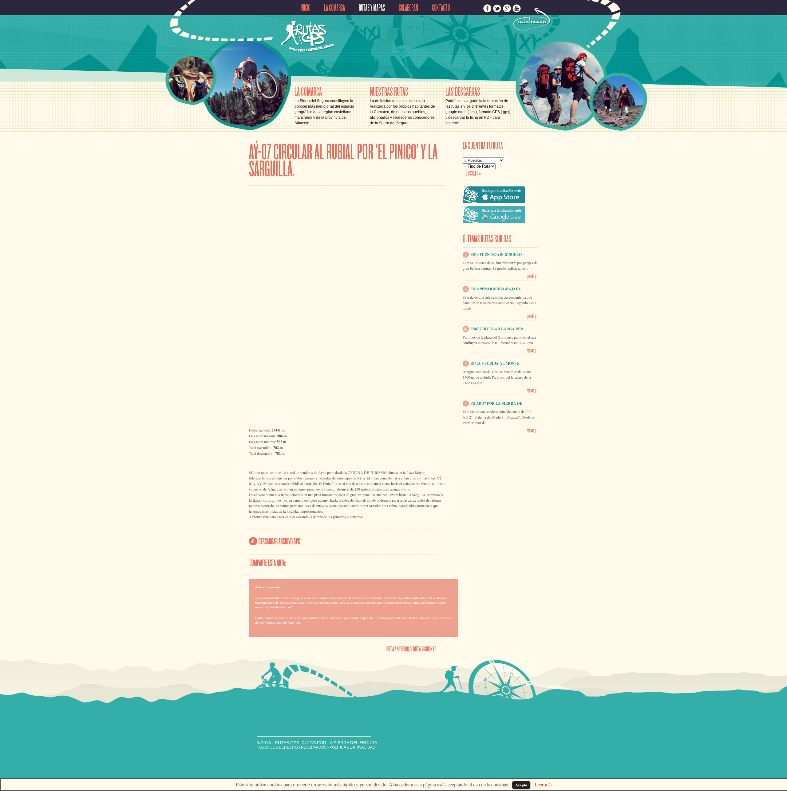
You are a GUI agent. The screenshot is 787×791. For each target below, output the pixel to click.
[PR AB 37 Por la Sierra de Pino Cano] (466, 402)
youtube (516, 8)
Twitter (351, 562)
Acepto (521, 785)
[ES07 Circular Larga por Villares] (466, 328)
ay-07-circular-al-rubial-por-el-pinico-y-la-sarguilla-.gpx (274, 541)
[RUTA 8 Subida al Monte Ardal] (466, 362)
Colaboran (408, 8)
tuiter (497, 8)
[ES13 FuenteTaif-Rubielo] (466, 253)
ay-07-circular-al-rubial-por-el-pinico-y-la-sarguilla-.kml (344, 541)
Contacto (441, 8)
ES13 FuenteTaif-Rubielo (496, 254)
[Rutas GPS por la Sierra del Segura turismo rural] (308, 49)
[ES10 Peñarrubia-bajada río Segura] (466, 288)
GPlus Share (391, 562)
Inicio (305, 8)
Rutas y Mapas (372, 8)
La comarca (334, 8)
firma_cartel (277, 756)
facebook (487, 8)
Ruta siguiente (424, 649)
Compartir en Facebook (311, 562)
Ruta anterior (397, 649)
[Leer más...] (531, 277)
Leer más (543, 784)
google (507, 8)
